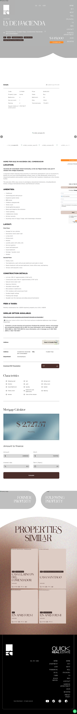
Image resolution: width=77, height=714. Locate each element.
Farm (56, 676)
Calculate (31, 475)
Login (72, 38)
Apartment (53, 664)
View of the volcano (31, 394)
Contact (70, 29)
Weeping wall (11, 381)
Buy (5, 37)
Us (73, 23)
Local (56, 673)
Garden (46, 387)
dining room (47, 381)
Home (9, 37)
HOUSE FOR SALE (28, 37)
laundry (28, 387)
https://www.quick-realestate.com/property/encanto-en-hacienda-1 (23, 317)
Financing (70, 19)
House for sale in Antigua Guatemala (13, 40)
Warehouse (53, 670)
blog (72, 26)
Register (70, 42)
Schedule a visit (57, 42)
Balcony (46, 390)
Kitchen (10, 384)
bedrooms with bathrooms (30, 390)
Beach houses (55, 679)
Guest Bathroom (12, 387)
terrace (10, 394)
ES (36, 6)
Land (56, 667)
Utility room (47, 384)
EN (40, 6)
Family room (11, 390)
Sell (72, 16)
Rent (72, 13)
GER (44, 6)
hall (27, 381)
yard (27, 384)
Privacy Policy (67, 696)
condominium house (17, 37)
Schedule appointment (69, 34)
